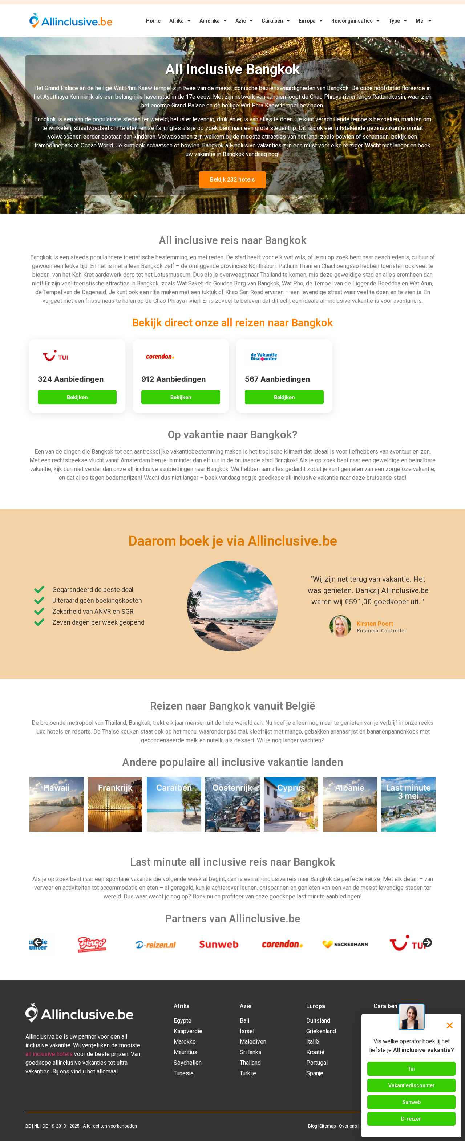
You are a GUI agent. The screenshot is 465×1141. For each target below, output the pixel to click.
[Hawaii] (56, 829)
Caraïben (272, 21)
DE (45, 1126)
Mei (420, 21)
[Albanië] (350, 829)
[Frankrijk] (115, 829)
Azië (240, 21)
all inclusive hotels (49, 1054)
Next (426, 943)
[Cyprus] (291, 829)
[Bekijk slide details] (91, 945)
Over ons (348, 1126)
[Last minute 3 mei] (408, 829)
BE (28, 1126)
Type (394, 21)
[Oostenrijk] (232, 829)
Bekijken (77, 397)
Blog (312, 1126)
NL (36, 1126)
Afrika (176, 21)
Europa (307, 21)
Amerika (209, 21)
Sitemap (327, 1126)
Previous (38, 943)
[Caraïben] (174, 829)
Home (153, 21)
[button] (449, 1025)
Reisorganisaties (352, 21)
